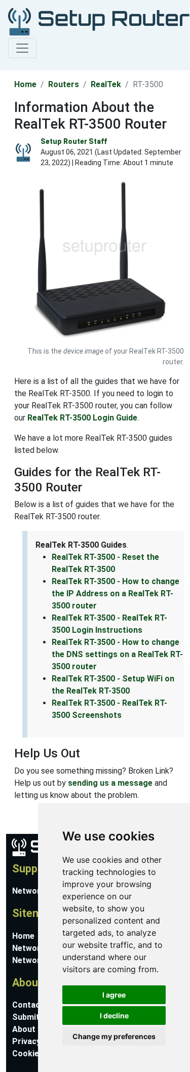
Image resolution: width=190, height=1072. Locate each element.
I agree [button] (114, 994)
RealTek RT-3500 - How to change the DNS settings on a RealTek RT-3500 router (117, 654)
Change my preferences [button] (114, 1036)
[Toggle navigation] (22, 48)
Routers (63, 84)
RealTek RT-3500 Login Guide (82, 418)
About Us (30, 1029)
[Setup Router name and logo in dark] (93, 21)
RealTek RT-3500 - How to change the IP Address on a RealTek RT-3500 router (115, 593)
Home (25, 84)
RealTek (106, 84)
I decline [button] (114, 1015)
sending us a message (110, 783)
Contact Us (34, 1005)
